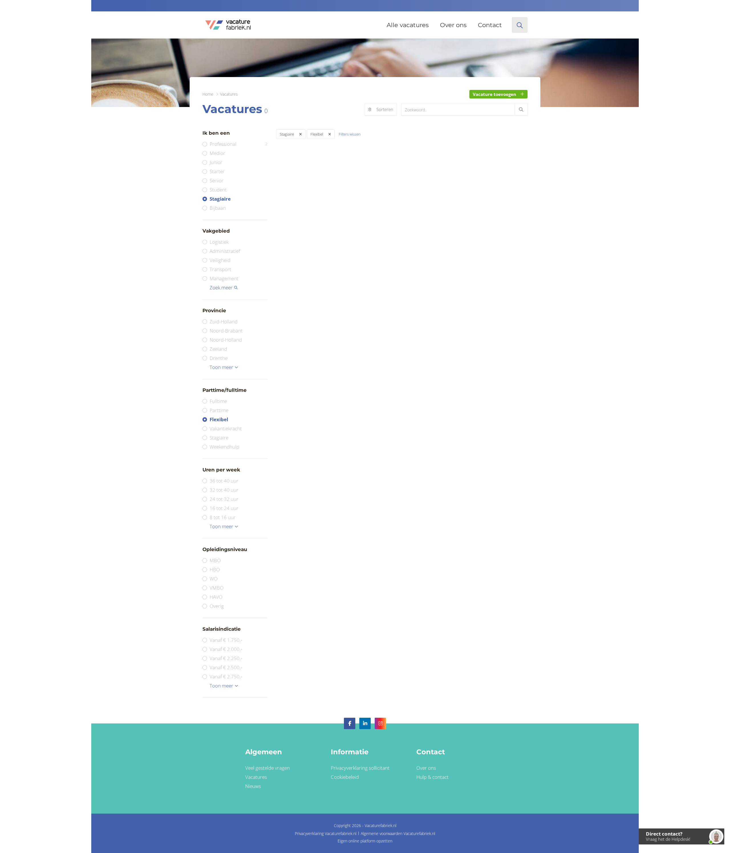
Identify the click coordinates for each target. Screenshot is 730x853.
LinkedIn (365, 723)
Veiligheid (220, 260)
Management (224, 278)
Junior (216, 162)
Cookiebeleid (345, 777)
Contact (490, 25)
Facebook (349, 723)
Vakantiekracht (226, 428)
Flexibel (219, 419)
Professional (238, 144)
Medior (217, 153)
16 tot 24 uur (224, 508)
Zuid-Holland (224, 321)
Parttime (219, 410)
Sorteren (384, 109)
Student (218, 189)
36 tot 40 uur (224, 480)
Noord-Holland (226, 339)
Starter (217, 171)
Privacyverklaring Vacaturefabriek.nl (325, 833)
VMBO (217, 587)
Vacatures (256, 777)
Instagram (380, 723)
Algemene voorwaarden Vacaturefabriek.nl (398, 833)
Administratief (225, 251)
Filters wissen (350, 134)
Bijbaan (218, 208)
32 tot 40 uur (224, 490)
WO (214, 578)
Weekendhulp (224, 446)
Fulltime (218, 401)
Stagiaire (220, 198)
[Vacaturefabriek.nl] (227, 25)
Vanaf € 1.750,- (226, 640)
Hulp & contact (432, 777)
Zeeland (218, 349)
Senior (217, 180)
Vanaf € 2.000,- (226, 649)
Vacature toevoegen (494, 94)
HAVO (216, 597)
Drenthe (219, 358)
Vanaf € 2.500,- (226, 667)
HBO (215, 569)
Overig (217, 606)
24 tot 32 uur (224, 499)
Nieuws (253, 786)
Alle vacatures (408, 25)
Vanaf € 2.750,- (226, 676)
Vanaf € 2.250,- (226, 658)
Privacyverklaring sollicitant (360, 768)
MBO (215, 560)
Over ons (453, 25)
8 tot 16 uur (223, 517)
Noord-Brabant (226, 330)
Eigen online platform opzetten (365, 841)
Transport (220, 269)
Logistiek (219, 242)
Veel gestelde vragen (267, 768)
